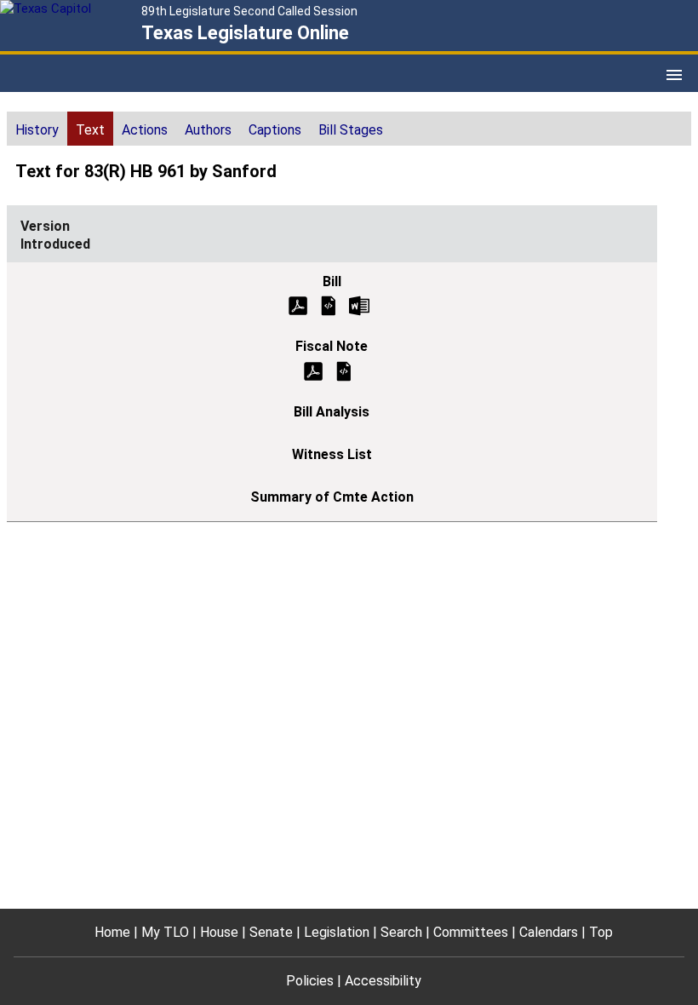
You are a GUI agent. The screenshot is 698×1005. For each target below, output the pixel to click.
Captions (275, 130)
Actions (145, 130)
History (37, 130)
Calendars (548, 932)
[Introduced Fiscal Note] (344, 370)
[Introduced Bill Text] (328, 304)
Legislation (336, 932)
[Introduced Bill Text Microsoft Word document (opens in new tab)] (359, 304)
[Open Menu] (674, 75)
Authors (208, 130)
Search (401, 932)
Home (112, 932)
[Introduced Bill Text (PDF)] (298, 304)
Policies (310, 981)
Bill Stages (350, 130)
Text (90, 130)
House (219, 932)
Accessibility (383, 981)
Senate (271, 932)
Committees (470, 932)
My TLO (165, 932)
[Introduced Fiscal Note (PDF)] (313, 370)
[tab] (37, 129)
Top (601, 932)
